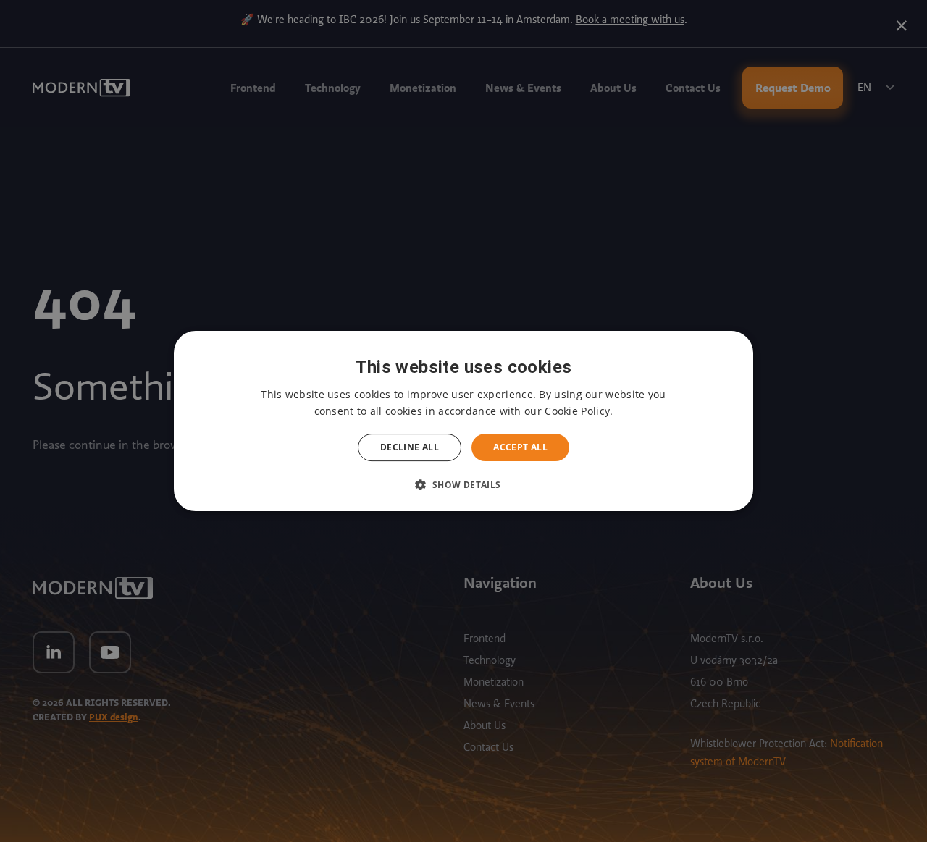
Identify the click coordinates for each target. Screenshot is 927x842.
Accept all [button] (520, 447)
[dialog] (463, 421)
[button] (463, 484)
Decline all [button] (409, 447)
